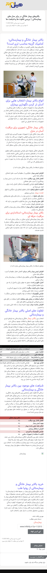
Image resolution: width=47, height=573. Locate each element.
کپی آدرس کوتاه (36, 531)
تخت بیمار (39, 192)
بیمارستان (38, 522)
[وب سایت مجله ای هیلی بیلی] (14, 5)
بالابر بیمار (31, 318)
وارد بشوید (28, 562)
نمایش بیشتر (37, 545)
